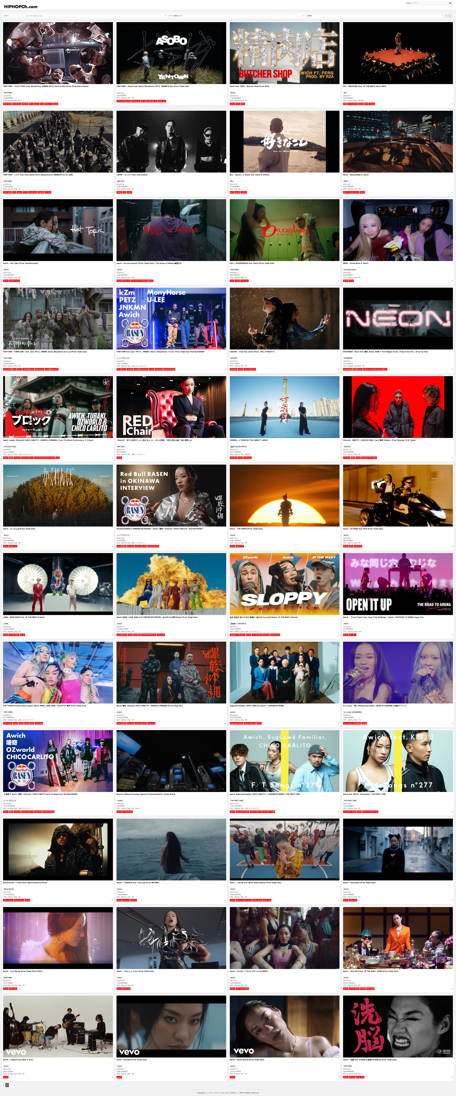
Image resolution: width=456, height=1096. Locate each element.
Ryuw (56, 104)
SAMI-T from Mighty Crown (373, 369)
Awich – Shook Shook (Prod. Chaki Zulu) (247, 1060)
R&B (19, 1074)
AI (139, 635)
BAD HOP (120, 181)
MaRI (135, 635)
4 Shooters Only (10, 446)
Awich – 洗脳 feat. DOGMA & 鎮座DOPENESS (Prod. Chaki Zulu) (370, 1060)
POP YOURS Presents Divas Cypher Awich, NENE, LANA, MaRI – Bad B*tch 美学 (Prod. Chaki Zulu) (44, 706)
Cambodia (247, 458)
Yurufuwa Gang (350, 270)
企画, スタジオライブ (139, 366)
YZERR (119, 192)
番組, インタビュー (138, 454)
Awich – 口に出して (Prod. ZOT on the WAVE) (249, 971)
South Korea (275, 635)
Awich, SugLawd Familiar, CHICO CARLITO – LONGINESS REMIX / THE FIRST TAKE (265, 794)
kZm (41, 104)
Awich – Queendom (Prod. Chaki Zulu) (359, 883)
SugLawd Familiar (236, 723)
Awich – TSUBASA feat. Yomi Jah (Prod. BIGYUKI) (137, 883)
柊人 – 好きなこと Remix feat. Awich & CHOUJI (249, 175)
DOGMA (352, 1077)
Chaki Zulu (48, 104)
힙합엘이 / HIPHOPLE (238, 624)
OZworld (17, 458)
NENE (345, 281)
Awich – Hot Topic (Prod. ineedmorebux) (20, 263)
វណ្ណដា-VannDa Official (238, 446)
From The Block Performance (44, 458)
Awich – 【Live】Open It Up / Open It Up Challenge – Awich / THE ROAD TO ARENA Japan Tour (383, 617)
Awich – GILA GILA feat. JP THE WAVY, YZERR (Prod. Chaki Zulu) (370, 971)
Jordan (120, 800)
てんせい (352, 635)
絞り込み (449, 16)
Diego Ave (151, 723)
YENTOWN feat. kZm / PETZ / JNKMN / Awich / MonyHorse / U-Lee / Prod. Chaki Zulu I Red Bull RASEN (160, 352)
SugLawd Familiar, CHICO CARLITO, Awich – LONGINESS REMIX (257, 706)
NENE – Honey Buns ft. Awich (355, 263)
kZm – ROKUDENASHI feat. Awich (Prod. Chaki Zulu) (252, 263)
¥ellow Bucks (9, 889)
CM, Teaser (135, 808)
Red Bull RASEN (169, 369)
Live (359, 631)
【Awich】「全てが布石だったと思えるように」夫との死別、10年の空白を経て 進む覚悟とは (154, 440)
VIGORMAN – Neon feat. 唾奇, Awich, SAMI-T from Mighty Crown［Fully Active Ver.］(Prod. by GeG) (385, 352)
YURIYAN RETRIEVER (149, 635)
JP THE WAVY (352, 104)
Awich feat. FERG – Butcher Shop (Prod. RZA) (249, 86)
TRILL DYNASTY (249, 369)
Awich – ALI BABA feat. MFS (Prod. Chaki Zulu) (363, 529)
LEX (124, 192)
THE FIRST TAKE (236, 800)
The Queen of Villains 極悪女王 (142, 281)
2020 (9, 985)
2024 (231, 189)
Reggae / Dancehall (354, 366)
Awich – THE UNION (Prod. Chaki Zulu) (246, 529)
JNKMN (25, 104)
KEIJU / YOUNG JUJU (351, 192)
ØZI (345, 93)
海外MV (361, 100)
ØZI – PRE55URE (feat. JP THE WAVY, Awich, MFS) (364, 86)
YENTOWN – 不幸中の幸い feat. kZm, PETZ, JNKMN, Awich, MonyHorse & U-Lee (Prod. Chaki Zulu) (45, 352)
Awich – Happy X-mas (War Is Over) (18, 1060)
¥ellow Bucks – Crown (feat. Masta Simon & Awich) (25, 883)
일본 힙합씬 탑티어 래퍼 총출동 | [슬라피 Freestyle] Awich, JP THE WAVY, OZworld (264, 617)
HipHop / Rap (12, 100)
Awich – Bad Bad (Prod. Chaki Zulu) (131, 1060)
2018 (4, 985)
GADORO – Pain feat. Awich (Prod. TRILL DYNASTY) (252, 352)
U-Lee (47, 369)
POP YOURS (8, 712)
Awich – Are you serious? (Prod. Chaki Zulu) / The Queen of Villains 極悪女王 (149, 263)
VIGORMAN (348, 358)
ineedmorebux (14, 281)
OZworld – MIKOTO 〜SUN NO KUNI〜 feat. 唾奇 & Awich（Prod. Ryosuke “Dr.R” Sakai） (380, 440)
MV (19, 100)
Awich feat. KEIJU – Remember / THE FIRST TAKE (364, 794)
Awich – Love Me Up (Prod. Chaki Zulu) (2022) (22, 971)
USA (57, 458)
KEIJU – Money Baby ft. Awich (356, 175)
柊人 (232, 181)
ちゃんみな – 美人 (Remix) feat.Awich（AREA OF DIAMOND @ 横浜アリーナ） (375, 706)
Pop (235, 189)
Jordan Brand (127, 812)
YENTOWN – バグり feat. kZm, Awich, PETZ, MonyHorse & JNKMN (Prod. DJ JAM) (38, 175)
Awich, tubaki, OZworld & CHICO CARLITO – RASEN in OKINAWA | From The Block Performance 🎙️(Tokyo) (48, 440)
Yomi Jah (126, 900)
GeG (385, 369)
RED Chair (121, 446)
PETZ (31, 104)
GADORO (233, 358)
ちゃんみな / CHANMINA (352, 723)
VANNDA (233, 458)
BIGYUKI (133, 900)
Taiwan (371, 104)
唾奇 (354, 369)
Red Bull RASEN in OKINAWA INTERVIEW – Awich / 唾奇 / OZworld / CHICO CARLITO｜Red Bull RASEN (159, 529)
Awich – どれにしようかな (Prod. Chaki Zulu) (135, 971)
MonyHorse (17, 104)
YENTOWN (8, 93)
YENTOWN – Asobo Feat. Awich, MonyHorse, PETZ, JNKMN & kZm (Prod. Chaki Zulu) (152, 86)
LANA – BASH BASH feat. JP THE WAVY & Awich (24, 617)
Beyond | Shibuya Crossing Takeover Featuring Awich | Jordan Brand (145, 794)
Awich (37, 104)
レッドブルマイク (123, 358)
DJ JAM (48, 192)
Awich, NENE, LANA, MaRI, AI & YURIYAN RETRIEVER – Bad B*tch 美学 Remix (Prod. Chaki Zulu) (156, 617)
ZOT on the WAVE (242, 989)
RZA (243, 104)
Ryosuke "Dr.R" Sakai (369, 458)
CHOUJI (243, 192)
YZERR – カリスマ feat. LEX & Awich (131, 175)
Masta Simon (19, 900)
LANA (6, 624)
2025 (4, 100)
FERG (238, 104)
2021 (231, 985)
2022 (344, 808)
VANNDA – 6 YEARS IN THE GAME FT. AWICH (249, 440)
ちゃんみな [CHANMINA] (352, 712)
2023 (4, 543)
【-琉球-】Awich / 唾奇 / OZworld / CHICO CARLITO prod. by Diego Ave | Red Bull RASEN (40, 794)
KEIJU (346, 181)
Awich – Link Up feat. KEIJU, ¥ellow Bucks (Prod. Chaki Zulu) (255, 883)
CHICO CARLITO (27, 458)
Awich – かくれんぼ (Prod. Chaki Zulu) (19, 529)
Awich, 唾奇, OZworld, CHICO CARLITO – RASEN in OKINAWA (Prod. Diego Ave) (149, 706)
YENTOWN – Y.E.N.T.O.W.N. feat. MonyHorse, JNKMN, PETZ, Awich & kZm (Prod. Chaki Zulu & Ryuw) (45, 86)
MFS (366, 104)
